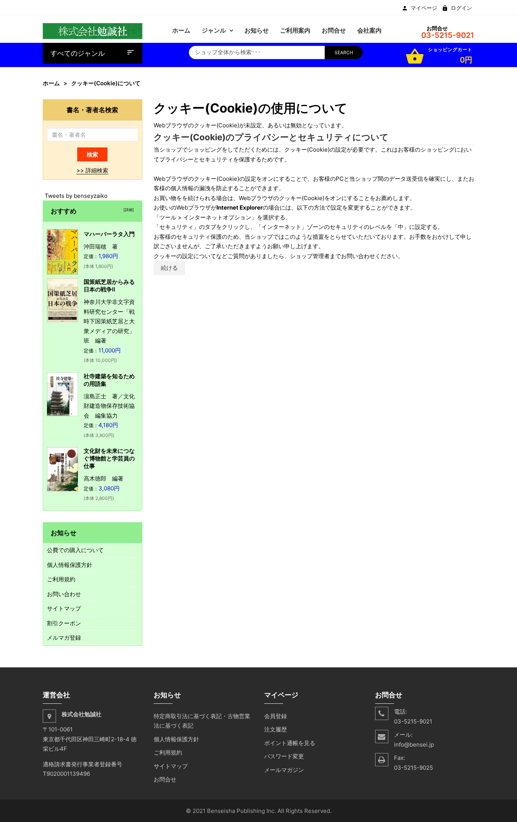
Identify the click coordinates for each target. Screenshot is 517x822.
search (344, 52)
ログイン (461, 8)
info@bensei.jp (414, 744)
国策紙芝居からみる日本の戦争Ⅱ (109, 285)
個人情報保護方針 (69, 564)
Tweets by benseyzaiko (76, 195)
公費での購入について (75, 550)
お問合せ (165, 779)
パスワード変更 (284, 756)
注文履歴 (275, 729)
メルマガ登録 (64, 637)
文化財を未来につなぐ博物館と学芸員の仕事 (109, 458)
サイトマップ (64, 608)
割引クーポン (64, 623)
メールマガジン (284, 769)
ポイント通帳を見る (289, 743)
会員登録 (275, 716)
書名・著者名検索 (92, 110)
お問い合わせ (64, 594)
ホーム (51, 83)
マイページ (424, 8)
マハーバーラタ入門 (109, 234)
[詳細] (127, 209)
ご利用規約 (61, 579)
